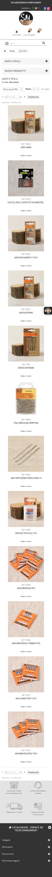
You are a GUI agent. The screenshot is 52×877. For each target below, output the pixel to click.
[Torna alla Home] (4, 51)
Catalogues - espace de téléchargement (27, 829)
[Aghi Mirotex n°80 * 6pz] (26, 729)
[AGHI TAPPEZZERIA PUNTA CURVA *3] (26, 454)
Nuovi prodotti (15, 70)
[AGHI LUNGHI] (26, 123)
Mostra (28, 89)
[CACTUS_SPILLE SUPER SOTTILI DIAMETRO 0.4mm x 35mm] (26, 178)
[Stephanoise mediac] (26, 18)
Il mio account (16, 35)
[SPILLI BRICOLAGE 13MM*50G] (26, 399)
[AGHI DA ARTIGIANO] (26, 344)
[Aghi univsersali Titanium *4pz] (26, 619)
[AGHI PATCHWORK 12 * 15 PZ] (26, 233)
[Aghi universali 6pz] (26, 564)
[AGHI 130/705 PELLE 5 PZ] (26, 509)
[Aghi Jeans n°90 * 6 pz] (26, 674)
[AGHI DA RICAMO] (26, 288)
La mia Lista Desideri (29, 35)
